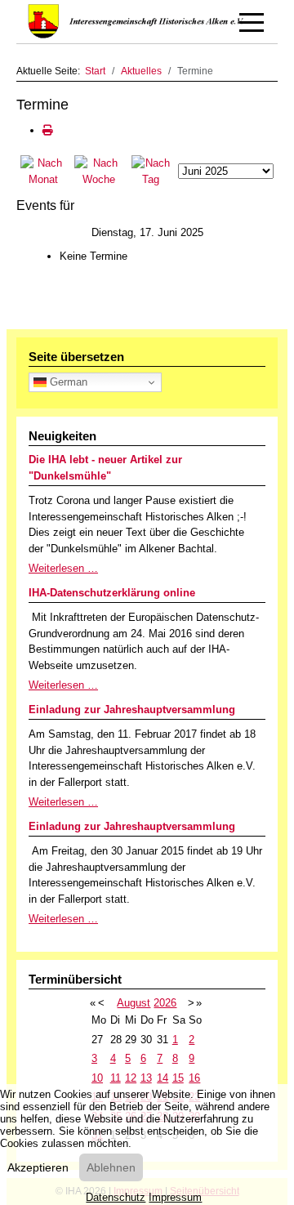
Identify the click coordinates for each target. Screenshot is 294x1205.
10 (97, 1078)
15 (178, 1078)
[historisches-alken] (138, 21)
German (67, 382)
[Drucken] (47, 130)
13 (146, 1078)
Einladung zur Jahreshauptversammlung (132, 709)
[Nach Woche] (98, 170)
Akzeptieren (38, 1167)
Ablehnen (111, 1167)
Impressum (175, 1197)
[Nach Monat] (43, 170)
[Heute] (150, 170)
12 (130, 1078)
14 (162, 1078)
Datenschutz (115, 1197)
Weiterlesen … (63, 568)
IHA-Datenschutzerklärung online (112, 593)
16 (194, 1078)
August (133, 1003)
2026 (165, 1003)
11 (115, 1078)
